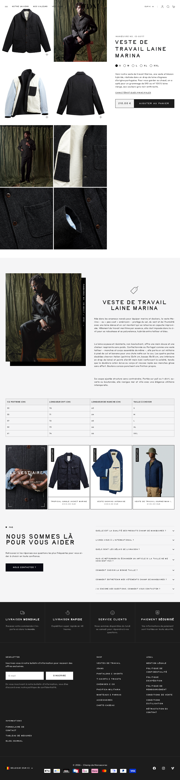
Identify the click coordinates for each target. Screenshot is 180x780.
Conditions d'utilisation (154, 702)
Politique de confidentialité (156, 670)
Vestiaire (57, 6)
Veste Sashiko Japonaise (111, 501)
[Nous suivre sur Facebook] (154, 768)
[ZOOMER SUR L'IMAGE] (46, 54)
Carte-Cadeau (106, 705)
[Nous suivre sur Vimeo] (172, 768)
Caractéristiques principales (133, 93)
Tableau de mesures (19, 736)
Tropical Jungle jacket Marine (69, 501)
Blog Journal (14, 741)
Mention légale (156, 663)
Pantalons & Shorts (110, 674)
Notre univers (20, 6)
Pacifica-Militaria (108, 690)
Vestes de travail (108, 663)
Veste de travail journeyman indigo (153, 501)
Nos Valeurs (40, 6)
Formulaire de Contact (15, 729)
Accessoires (105, 700)
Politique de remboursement (156, 688)
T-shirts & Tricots (109, 679)
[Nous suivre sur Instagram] (163, 768)
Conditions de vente (159, 695)
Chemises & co (106, 684)
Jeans (100, 669)
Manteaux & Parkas (109, 695)
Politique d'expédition (154, 679)
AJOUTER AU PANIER (154, 104)
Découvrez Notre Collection (26, 482)
